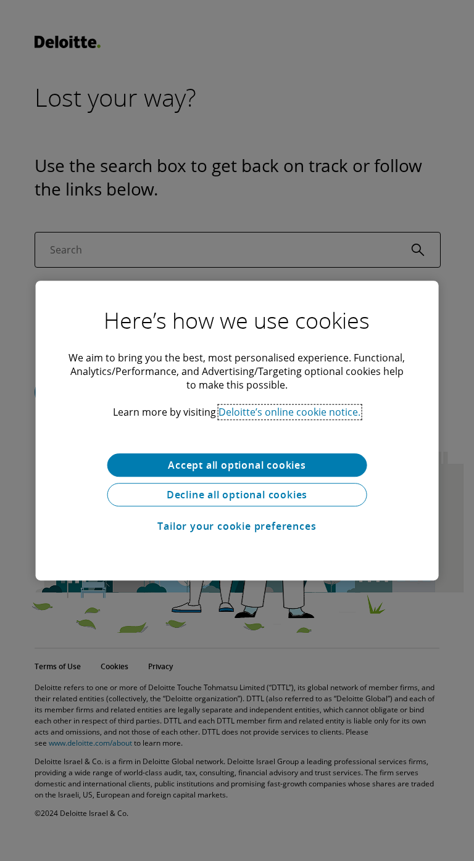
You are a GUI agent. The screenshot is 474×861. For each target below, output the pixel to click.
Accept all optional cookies (237, 465)
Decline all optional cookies (237, 494)
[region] (237, 430)
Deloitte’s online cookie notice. (289, 412)
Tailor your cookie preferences (236, 526)
